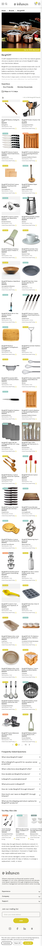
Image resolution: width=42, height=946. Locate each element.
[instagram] (10, 928)
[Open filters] (3, 98)
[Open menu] (3, 4)
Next (29, 745)
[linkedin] (24, 928)
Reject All (17, 943)
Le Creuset (33, 832)
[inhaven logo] (21, 3)
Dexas (17, 832)
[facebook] (17, 928)
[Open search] (6, 4)
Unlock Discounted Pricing (8, 128)
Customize (6, 943)
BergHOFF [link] (21, 11)
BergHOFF (4, 122)
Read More (6, 84)
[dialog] (21, 941)
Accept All (28, 943)
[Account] (39, 4)
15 (26, 745)
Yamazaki (4, 832)
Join (21, 920)
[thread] (32, 928)
